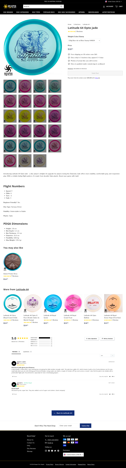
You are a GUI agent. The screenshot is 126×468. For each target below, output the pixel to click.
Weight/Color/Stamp (76, 36)
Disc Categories (22, 12)
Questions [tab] (26, 351)
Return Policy (90, 464)
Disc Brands (8, 12)
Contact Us (30, 443)
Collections (77, 24)
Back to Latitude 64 (64, 413)
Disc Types (36, 12)
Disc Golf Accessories (66, 12)
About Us (30, 440)
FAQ (28, 445)
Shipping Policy (82, 464)
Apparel (82, 12)
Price (70, 45)
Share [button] (15, 376)
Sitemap (29, 451)
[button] (110, 376)
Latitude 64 (86, 24)
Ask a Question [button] (92, 338)
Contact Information (71, 464)
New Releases (93, 12)
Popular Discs (49, 12)
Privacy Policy (49, 464)
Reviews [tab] (14, 351)
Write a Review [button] (108, 338)
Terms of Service (59, 464)
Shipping (70, 68)
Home (69, 24)
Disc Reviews (31, 448)
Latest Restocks (108, 12)
